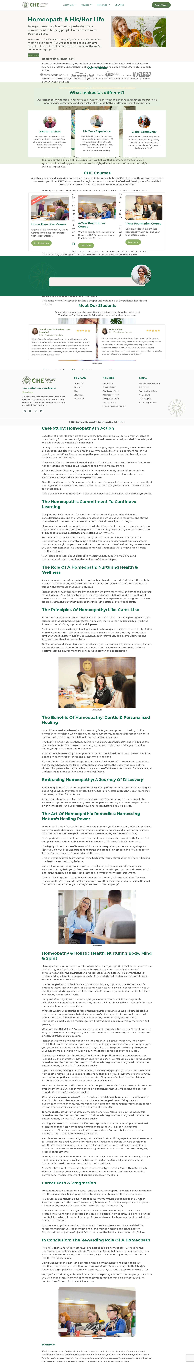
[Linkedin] (41, 411)
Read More (33, 55)
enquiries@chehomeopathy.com (39, 388)
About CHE (68, 5)
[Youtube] (30, 411)
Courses (85, 5)
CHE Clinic (119, 5)
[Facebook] (24, 411)
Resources (102, 5)
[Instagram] (36, 411)
